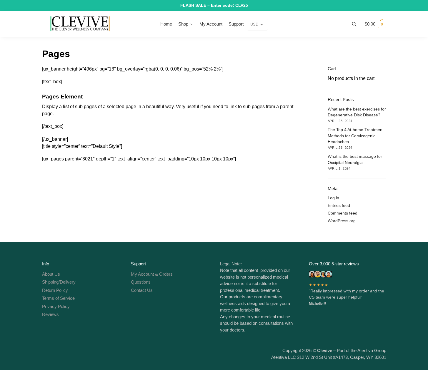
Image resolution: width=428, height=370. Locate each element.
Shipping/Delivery (59, 281)
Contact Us (142, 290)
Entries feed (339, 205)
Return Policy (55, 290)
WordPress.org (342, 220)
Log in (333, 197)
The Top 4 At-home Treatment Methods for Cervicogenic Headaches (356, 135)
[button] (375, 24)
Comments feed (342, 213)
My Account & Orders (152, 274)
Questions (141, 281)
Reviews (50, 314)
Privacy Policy (56, 306)
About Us (51, 274)
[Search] (357, 24)
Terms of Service (58, 298)
